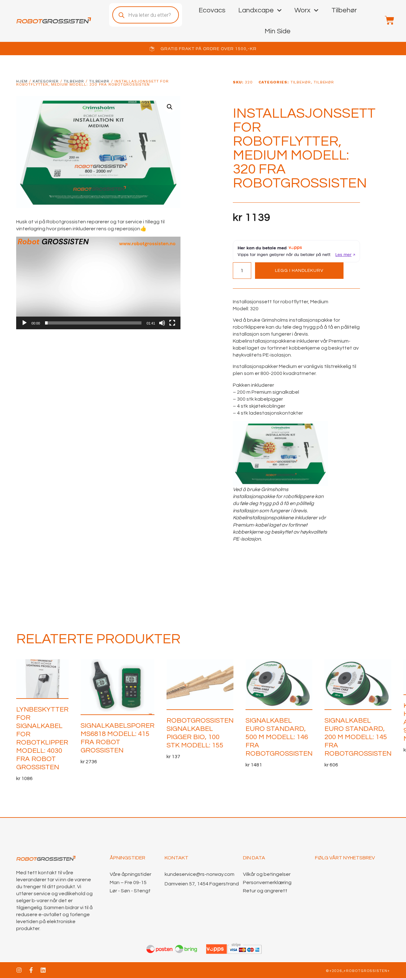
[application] (98, 283)
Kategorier (46, 81)
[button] (169, 107)
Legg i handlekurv (299, 270)
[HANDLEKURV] (386, 20)
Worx (302, 10)
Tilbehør (344, 10)
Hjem (22, 81)
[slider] (93, 323)
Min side (278, 31)
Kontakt (176, 857)
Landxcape (256, 10)
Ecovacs (212, 10)
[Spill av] (24, 323)
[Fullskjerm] (172, 323)
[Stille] (162, 323)
